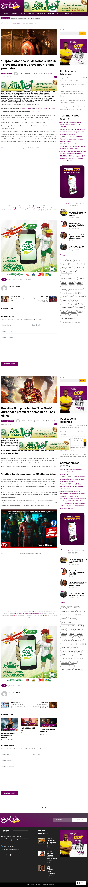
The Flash (21, 685)
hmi (81, 293)
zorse (61, 122)
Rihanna (74, 315)
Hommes (64, 296)
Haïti (76, 293)
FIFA (76, 289)
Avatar (72, 264)
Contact (51, 14)
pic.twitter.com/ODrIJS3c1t (45, 108)
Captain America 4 (28, 279)
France (70, 293)
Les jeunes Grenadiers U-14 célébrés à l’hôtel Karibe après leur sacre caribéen (32, 18)
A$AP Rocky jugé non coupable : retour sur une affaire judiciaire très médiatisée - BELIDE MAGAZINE (73, 153)
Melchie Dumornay (67, 307)
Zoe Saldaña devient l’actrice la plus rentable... (47, 735)
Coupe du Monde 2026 (68, 278)
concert (63, 271)
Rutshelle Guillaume (67, 318)
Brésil (63, 267)
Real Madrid (65, 315)
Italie (71, 296)
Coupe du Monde (66, 275)
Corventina (72, 271)
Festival (63, 289)
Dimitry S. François (24, 73)
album (69, 260)
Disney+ (71, 282)
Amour (76, 260)
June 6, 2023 (35, 112)
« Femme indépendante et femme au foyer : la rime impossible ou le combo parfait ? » (72, 146)
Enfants (79, 282)
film (81, 289)
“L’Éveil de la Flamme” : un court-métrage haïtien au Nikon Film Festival (71, 139)
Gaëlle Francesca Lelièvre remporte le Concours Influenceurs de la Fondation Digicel (71, 93)
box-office (80, 264)
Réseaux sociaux (66, 322)
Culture (71, 221)
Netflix (63, 311)
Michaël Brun (80, 307)
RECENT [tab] (67, 203)
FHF (70, 289)
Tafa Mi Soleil (78, 322)
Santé (23, 14)
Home (6, 23)
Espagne (64, 286)
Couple (80, 278)
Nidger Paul (72, 311)
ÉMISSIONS (41, 14)
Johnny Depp (65, 300)
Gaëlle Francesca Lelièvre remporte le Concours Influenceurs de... (78, 236)
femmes (79, 286)
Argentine (64, 264)
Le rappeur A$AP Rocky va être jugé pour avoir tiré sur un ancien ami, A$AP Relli (72, 158)
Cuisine (63, 282)
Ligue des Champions (68, 304)
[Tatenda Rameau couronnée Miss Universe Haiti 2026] (41, 854)
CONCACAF (78, 267)
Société (31, 14)
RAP (80, 311)
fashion (72, 286)
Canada (70, 267)
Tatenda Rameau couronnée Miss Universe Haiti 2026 (77, 224)
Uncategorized (15, 23)
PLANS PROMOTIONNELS (65, 14)
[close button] (69, 439)
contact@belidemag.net (11, 849)
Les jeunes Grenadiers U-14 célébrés (52, 842)
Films (63, 293)
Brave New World (14, 279)
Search (62, 30)
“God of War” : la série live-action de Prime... (76, 247)
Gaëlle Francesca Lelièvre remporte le (51, 870)
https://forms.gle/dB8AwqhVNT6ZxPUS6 (31, 208)
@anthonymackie (27, 108)
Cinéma (71, 244)
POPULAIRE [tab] (79, 203)
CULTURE (14, 14)
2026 (62, 260)
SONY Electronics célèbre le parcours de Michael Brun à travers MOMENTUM (71, 124)
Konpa (74, 300)
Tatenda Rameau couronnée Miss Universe (52, 855)
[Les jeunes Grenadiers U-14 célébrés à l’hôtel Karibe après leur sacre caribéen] (41, 841)
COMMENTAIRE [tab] (73, 205)
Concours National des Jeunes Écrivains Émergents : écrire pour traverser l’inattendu (72, 132)
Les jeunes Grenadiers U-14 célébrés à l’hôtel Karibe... (78, 213)
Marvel (80, 304)
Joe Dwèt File (80, 296)
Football (71, 210)
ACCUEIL (5, 14)
